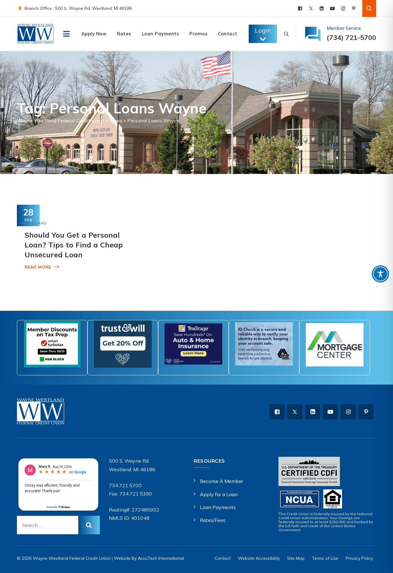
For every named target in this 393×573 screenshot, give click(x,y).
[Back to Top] (380, 563)
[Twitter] (310, 8)
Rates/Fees (212, 520)
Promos (198, 34)
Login (263, 30)
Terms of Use (325, 558)
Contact (227, 34)
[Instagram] (343, 8)
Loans (39, 223)
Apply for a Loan (219, 494)
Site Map (296, 558)
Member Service (344, 28)
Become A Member (221, 481)
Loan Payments (160, 34)
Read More (38, 267)
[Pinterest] (353, 8)
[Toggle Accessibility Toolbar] (380, 274)
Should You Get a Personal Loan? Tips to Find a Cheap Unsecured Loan (74, 244)
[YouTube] (332, 8)
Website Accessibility (259, 558)
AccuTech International (161, 558)
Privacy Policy (359, 558)
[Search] (369, 8)
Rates (124, 34)
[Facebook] (300, 8)
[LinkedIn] (321, 8)
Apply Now (94, 34)
